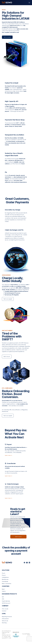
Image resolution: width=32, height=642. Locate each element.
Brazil (3, 589)
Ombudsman (5, 618)
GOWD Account (6, 603)
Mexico (4, 591)
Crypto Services (6, 601)
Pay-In (3, 573)
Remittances (5, 579)
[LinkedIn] (29, 562)
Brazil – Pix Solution (6, 583)
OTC (3, 599)
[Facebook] (24, 562)
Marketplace (5, 577)
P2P (3, 596)
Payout (4, 575)
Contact (4, 610)
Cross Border (5, 581)
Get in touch (6, 356)
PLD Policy (4, 622)
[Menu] (29, 2)
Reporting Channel (7, 616)
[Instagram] (27, 562)
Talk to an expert (7, 37)
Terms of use (5, 620)
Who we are (5, 608)
